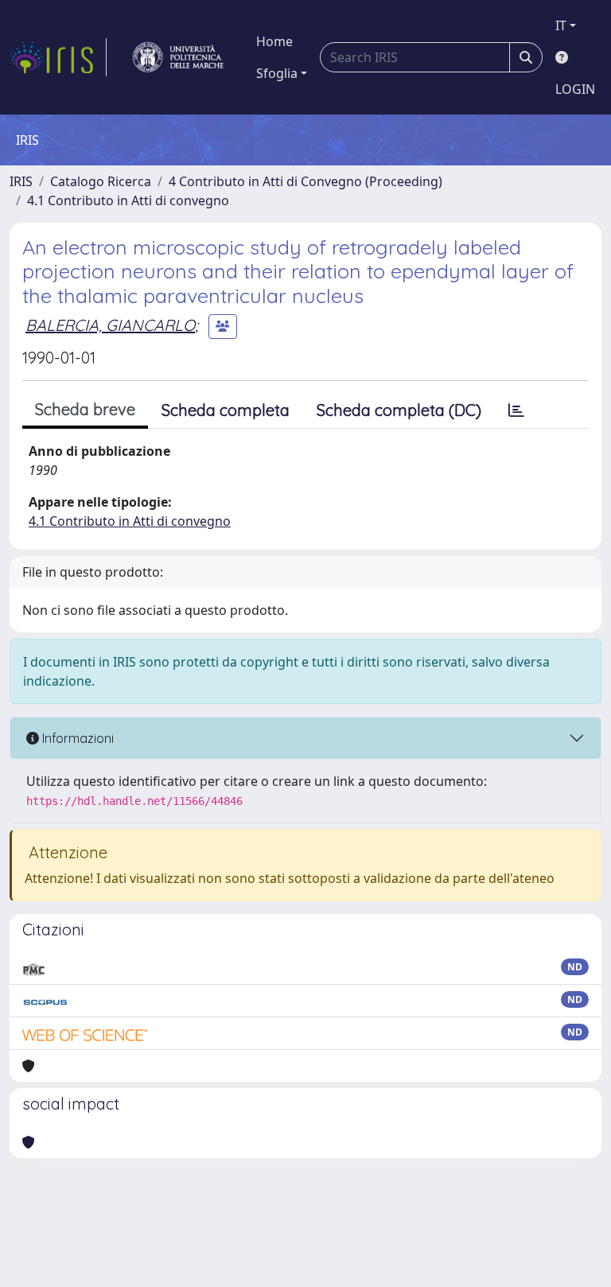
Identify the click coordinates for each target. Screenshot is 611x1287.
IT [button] (560, 25)
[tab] (516, 410)
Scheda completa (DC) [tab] (399, 410)
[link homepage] (58, 57)
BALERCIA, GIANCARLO (110, 325)
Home (274, 41)
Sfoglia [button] (277, 73)
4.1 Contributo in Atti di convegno (128, 200)
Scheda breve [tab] (85, 409)
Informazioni (76, 738)
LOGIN (575, 89)
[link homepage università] (178, 57)
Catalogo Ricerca (100, 181)
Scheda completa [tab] (226, 410)
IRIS (21, 181)
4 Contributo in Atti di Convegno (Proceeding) (305, 181)
